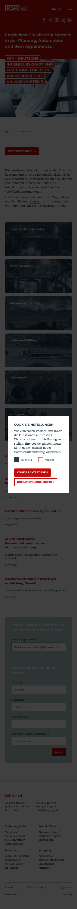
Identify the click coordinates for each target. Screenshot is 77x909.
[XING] (63, 20)
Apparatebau (45, 855)
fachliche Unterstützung (32, 179)
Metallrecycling (14, 863)
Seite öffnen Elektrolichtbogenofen (38, 239)
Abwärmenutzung (49, 832)
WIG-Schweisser (15, 839)
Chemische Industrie (17, 855)
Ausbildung (13, 187)
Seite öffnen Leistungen (38, 387)
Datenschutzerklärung (29, 452)
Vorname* (17, 682)
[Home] (6, 132)
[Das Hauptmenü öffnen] (69, 8)
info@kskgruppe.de (47, 810)
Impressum (65, 887)
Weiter (59, 752)
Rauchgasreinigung (49, 835)
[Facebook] (50, 20)
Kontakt (35, 201)
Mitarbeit (18, 183)
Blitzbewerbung (14, 843)
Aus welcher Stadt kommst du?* (30, 733)
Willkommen (22, 131)
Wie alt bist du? (20, 716)
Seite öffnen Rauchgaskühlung (38, 276)
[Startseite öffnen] (17, 8)
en (59, 8)
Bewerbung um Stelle (23, 639)
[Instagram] (44, 20)
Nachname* (18, 699)
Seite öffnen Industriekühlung (38, 350)
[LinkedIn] (69, 20)
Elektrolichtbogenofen (51, 859)
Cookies (67, 894)
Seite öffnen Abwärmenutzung (38, 313)
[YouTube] (57, 20)
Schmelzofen (46, 839)
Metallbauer (12, 832)
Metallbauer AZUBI (15, 835)
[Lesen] (38, 515)
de (54, 8)
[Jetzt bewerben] (22, 151)
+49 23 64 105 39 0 (46, 802)
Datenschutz (12, 894)
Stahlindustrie (13, 859)
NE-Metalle (11, 867)
